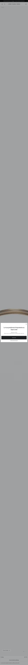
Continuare (14, 337)
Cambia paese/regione (14, 340)
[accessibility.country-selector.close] (26, 324)
